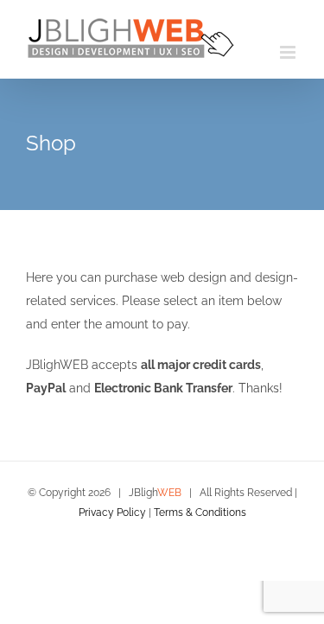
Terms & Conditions (200, 512)
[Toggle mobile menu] (289, 52)
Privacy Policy (112, 512)
